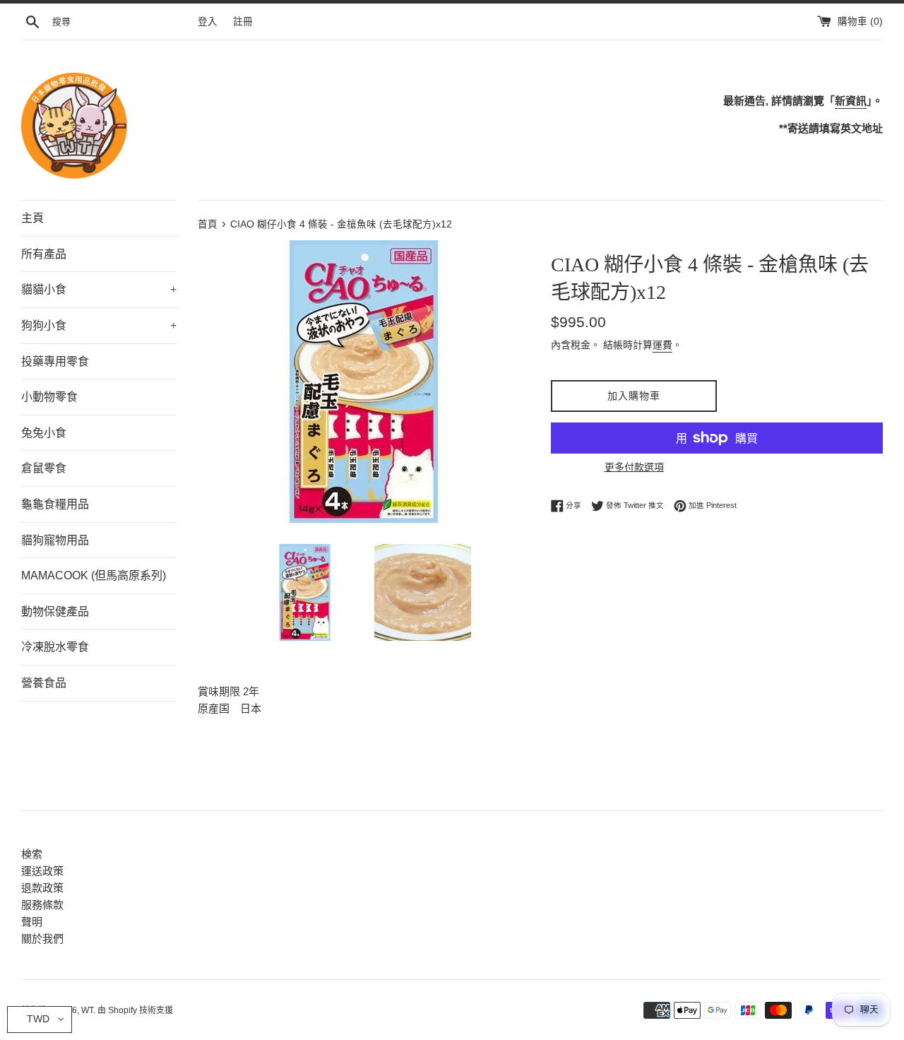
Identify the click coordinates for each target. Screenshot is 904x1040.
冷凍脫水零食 (55, 647)
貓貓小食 (99, 289)
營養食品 (43, 683)
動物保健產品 (55, 611)
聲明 (31, 922)
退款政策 (42, 888)
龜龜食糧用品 (55, 504)
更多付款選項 (634, 467)
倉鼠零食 (43, 468)
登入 (208, 21)
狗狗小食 (99, 325)
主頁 (32, 218)
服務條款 (42, 905)
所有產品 (43, 254)
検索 (31, 854)
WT (87, 1010)
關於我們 (42, 939)
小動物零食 (49, 397)
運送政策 (42, 871)
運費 (662, 344)
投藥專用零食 (55, 361)
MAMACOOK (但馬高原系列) (93, 575)
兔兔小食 (43, 433)
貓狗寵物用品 (55, 540)
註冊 (243, 21)
